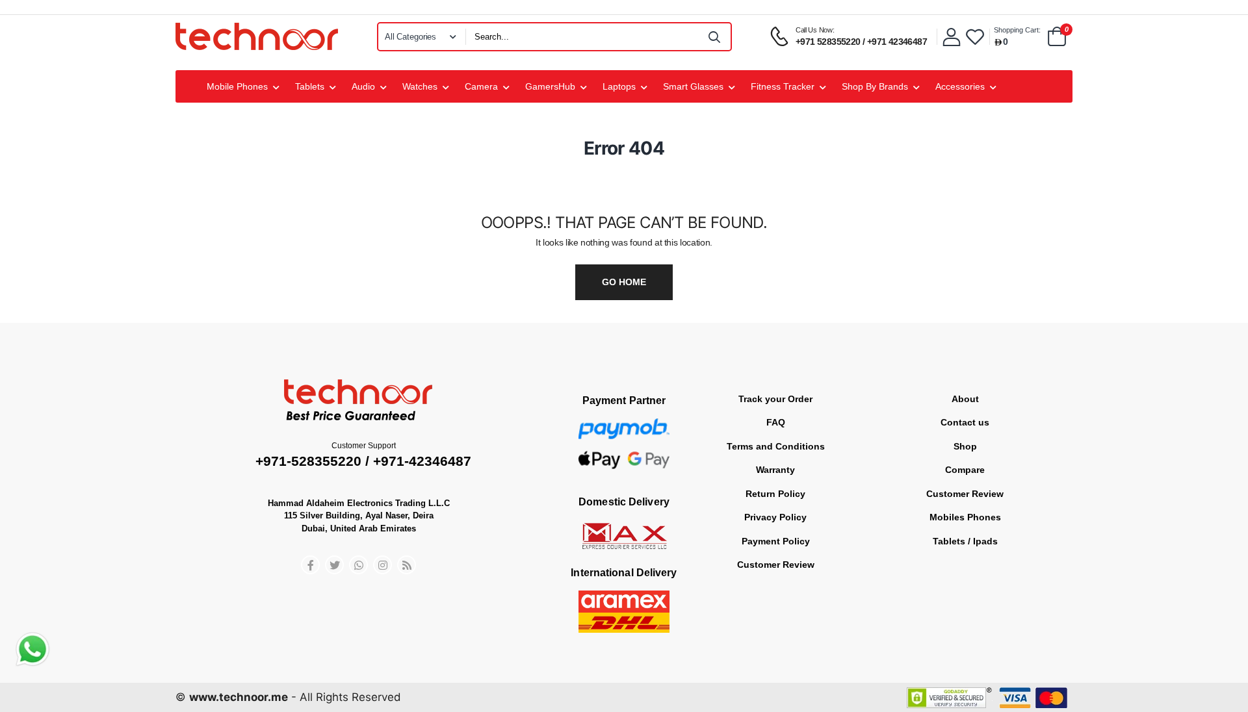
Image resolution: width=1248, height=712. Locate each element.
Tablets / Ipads (965, 541)
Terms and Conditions (776, 446)
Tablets (309, 86)
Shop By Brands (875, 86)
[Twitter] (334, 564)
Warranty (775, 469)
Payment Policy (776, 541)
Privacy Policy (775, 517)
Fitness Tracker (782, 86)
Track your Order (775, 399)
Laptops (619, 86)
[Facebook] (310, 564)
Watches (419, 86)
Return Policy (775, 494)
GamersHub (550, 86)
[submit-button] (715, 36)
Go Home (624, 282)
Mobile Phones (237, 86)
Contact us (965, 422)
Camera (481, 86)
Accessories (960, 86)
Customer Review (775, 564)
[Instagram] (382, 564)
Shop (965, 446)
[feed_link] (406, 564)
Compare (965, 469)
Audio (363, 86)
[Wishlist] (975, 36)
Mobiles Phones (965, 517)
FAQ (775, 422)
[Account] (951, 36)
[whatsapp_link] (358, 564)
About (965, 399)
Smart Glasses (693, 86)
